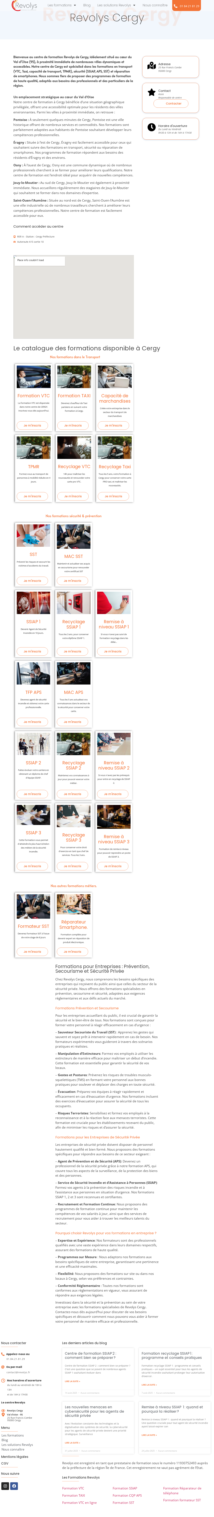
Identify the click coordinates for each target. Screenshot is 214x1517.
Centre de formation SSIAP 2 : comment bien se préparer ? (90, 1355)
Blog (87, 5)
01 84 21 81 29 (189, 6)
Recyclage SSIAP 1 (73, 624)
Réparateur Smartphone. (74, 924)
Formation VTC (34, 396)
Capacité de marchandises (115, 398)
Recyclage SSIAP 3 (73, 837)
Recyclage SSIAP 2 (73, 765)
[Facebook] (14, 1486)
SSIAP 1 (33, 622)
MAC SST (73, 556)
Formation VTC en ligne (79, 1502)
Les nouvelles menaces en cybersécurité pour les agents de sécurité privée (94, 1411)
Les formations (60, 5)
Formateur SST (33, 926)
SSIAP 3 (33, 833)
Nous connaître (155, 5)
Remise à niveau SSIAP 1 (114, 624)
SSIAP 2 (33, 763)
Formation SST (123, 1502)
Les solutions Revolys (114, 5)
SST (33, 554)
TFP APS (33, 692)
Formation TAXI (74, 396)
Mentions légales (14, 1457)
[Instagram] (5, 1486)
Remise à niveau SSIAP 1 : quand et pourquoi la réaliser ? (172, 1409)
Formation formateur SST (182, 1500)
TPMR (33, 467)
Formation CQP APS (127, 1495)
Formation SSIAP (125, 1488)
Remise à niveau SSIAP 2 (113, 765)
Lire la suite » (72, 1381)
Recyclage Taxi (115, 467)
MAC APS (73, 692)
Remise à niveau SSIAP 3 (113, 839)
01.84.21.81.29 (16, 1359)
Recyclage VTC (74, 467)
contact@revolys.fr (18, 1372)
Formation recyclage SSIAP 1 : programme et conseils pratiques (172, 1355)
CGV (4, 1463)
